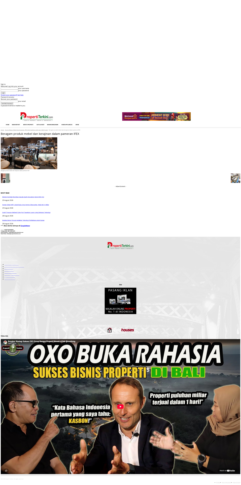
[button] (83, 124)
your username (23, 88)
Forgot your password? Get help (12, 95)
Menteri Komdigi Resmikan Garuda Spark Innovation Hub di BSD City (23, 197)
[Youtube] (239, 108)
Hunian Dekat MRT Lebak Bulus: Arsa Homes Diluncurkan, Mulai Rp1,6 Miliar (25, 205)
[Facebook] (226, 108)
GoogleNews (25, 226)
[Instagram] (229, 108)
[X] (236, 108)
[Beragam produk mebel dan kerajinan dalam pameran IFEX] (120, 153)
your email (22, 101)
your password (23, 91)
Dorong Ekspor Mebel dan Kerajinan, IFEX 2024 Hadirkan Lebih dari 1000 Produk (26, 130)
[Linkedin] (231, 108)
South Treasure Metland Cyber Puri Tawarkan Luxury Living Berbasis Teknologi (26, 212)
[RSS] (234, 108)
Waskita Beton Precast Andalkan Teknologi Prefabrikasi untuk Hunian (23, 220)
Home (2, 130)
